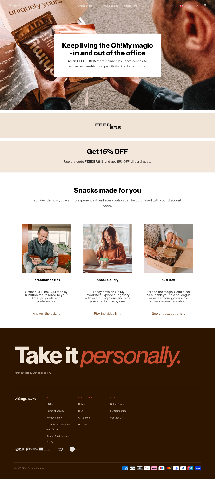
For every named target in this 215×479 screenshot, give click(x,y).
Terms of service (55, 411)
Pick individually (106, 313)
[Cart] (205, 5)
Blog (80, 411)
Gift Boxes (84, 417)
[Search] (189, 5)
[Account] (197, 5)
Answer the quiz (45, 313)
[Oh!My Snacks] (16, 5)
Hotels (81, 404)
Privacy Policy (54, 417)
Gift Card (83, 424)
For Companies (109, 5)
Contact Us (130, 5)
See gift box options (167, 313)
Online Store (85, 5)
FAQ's (49, 404)
